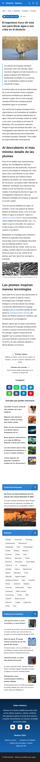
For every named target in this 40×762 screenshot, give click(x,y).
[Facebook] (9, 387)
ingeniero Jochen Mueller (12, 218)
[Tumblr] (16, 393)
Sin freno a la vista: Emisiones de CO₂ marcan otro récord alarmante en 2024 (19, 495)
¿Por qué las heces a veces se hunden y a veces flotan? (15, 622)
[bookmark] (37, 3)
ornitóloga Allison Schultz (19, 313)
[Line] (9, 393)
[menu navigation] (3, 3)
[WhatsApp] (16, 387)
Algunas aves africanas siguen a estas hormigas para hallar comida (13, 419)
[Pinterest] (31, 393)
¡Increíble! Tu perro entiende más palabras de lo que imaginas (15, 409)
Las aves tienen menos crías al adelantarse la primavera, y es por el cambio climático (15, 450)
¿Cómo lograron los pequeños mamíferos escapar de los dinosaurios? (15, 460)
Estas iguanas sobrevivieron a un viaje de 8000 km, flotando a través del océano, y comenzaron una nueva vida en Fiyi (15, 440)
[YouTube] (27, 727)
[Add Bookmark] (23, 16)
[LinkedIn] (24, 393)
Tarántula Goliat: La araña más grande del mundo (14, 659)
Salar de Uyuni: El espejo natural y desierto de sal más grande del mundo (15, 641)
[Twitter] (24, 387)
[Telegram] (31, 387)
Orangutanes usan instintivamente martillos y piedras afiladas (14, 678)
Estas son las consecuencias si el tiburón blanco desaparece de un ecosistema (15, 430)
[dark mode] (33, 3)
